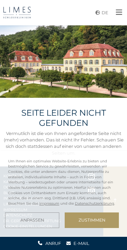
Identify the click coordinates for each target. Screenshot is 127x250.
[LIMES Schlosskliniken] (17, 12)
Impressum (49, 203)
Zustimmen (92, 220)
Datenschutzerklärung (94, 203)
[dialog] (63, 193)
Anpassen (32, 220)
